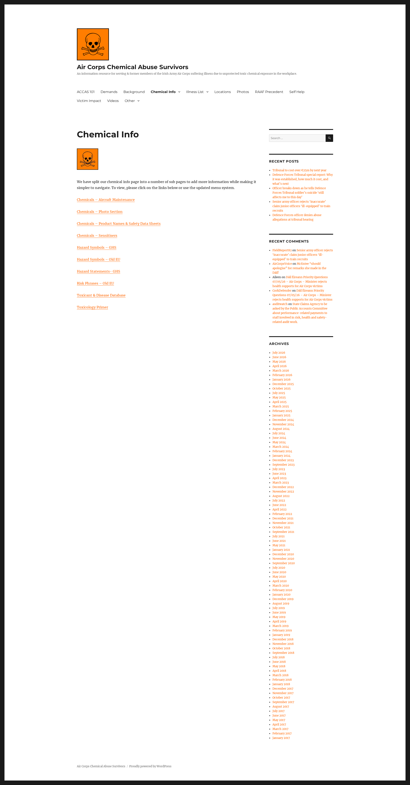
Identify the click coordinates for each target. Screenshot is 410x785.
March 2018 (280, 675)
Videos (113, 101)
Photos (243, 92)
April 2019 (279, 621)
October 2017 (281, 697)
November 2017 (283, 693)
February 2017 (282, 733)
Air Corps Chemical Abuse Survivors (132, 67)
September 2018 (283, 653)
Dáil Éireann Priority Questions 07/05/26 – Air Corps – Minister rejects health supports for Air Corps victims (300, 281)
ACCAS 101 (86, 92)
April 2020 (279, 581)
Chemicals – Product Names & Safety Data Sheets (119, 223)
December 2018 (282, 639)
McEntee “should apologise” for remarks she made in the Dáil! (299, 268)
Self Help (297, 92)
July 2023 (278, 469)
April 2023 (279, 478)
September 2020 (283, 563)
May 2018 (278, 666)
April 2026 (279, 366)
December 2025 (283, 384)
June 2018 (279, 662)
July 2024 (278, 433)
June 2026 (279, 357)
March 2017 (280, 729)
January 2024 (281, 456)
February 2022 (282, 514)
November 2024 (283, 424)
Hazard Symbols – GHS (96, 247)
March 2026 (280, 370)
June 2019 (279, 612)
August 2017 (280, 706)
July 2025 (278, 393)
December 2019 (283, 599)
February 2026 (282, 375)
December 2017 (282, 689)
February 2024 (282, 451)
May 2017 (278, 720)
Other (130, 101)
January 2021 (281, 550)
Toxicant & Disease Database (101, 295)
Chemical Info (163, 92)
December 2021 (282, 518)
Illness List (195, 92)
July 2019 (278, 608)
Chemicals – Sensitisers (97, 235)
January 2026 (281, 379)
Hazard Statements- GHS (98, 271)
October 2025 (281, 388)
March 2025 (280, 406)
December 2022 (283, 487)
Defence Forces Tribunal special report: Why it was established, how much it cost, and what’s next (302, 179)
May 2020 (279, 577)
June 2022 (279, 505)
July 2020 (278, 568)
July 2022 (278, 500)
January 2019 (281, 635)
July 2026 (278, 353)
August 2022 (281, 496)
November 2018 (283, 644)
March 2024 (280, 447)
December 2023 (283, 460)
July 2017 (278, 711)
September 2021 (283, 532)
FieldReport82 (282, 250)
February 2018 (282, 680)
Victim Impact (89, 101)
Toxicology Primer (92, 307)
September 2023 (283, 465)
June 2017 (279, 715)
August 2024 (281, 429)
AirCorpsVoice (282, 264)
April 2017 (279, 724)
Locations (222, 92)
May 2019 (279, 617)
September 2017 (283, 702)
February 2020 (282, 590)
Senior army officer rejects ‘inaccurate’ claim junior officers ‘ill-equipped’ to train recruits (301, 206)
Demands (109, 92)
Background (134, 92)
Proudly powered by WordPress (150, 766)
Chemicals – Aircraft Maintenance (106, 200)
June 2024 (279, 438)
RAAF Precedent (269, 92)
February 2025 (282, 411)
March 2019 (280, 626)
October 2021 (281, 527)
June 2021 (279, 541)
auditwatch (280, 304)
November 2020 (283, 559)
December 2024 (283, 420)
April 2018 (279, 671)
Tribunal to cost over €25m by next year (299, 170)
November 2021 (283, 523)
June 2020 (279, 572)
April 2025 (279, 402)
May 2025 (279, 397)
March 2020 (280, 585)
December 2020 (283, 554)
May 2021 (278, 545)
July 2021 (278, 536)
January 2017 (281, 738)
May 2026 (279, 361)
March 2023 (280, 482)
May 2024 (279, 442)
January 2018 (281, 684)
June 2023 (279, 473)
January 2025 (281, 415)
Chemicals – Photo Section (100, 211)
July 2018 (278, 657)
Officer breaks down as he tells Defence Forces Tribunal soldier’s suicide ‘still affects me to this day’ (299, 192)
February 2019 (282, 630)
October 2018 (281, 648)
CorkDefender (281, 290)
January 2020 (281, 594)
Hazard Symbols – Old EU (98, 259)
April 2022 (279, 509)
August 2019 (280, 603)
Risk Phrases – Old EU (95, 283)
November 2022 (283, 491)
